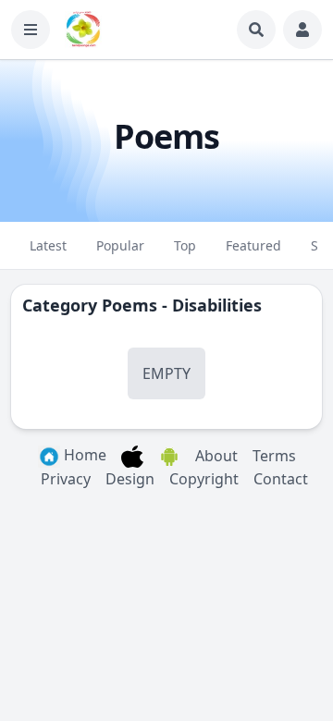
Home (83, 455)
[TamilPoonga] (83, 29)
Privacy (66, 479)
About (216, 456)
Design (129, 479)
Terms (274, 456)
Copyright (204, 479)
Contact (280, 479)
